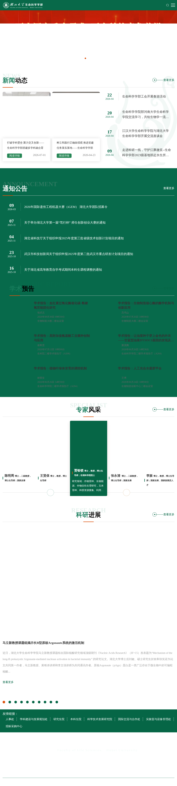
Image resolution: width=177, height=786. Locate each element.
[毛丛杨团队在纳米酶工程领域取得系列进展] (88, 581)
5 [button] (27, 702)
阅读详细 (14, 155)
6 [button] (33, 702)
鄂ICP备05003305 (97, 782)
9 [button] (51, 702)
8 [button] (45, 702)
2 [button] (9, 702)
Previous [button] (50, 492)
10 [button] (56, 702)
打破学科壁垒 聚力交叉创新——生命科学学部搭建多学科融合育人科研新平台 (25, 147)
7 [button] (39, 702)
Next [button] (126, 492)
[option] (88, 36)
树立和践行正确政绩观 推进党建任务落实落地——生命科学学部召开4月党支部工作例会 (75, 147)
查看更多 (168, 79)
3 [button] (15, 702)
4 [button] (21, 702)
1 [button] (4, 702)
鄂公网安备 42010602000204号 (123, 782)
